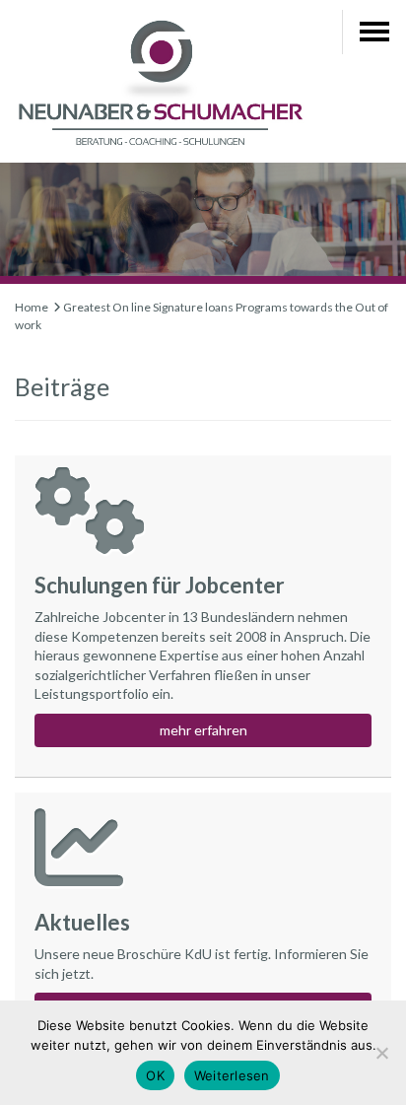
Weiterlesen (232, 1075)
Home (31, 307)
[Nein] (381, 1053)
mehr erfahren (203, 730)
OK (155, 1075)
